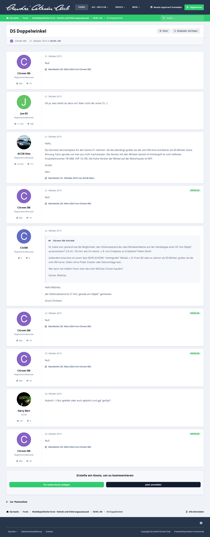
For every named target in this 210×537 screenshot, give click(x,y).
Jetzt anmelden (153, 484)
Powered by (189, 531)
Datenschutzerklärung (31, 531)
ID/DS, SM (55, 40)
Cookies (49, 531)
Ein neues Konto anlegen (57, 484)
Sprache (12, 531)
